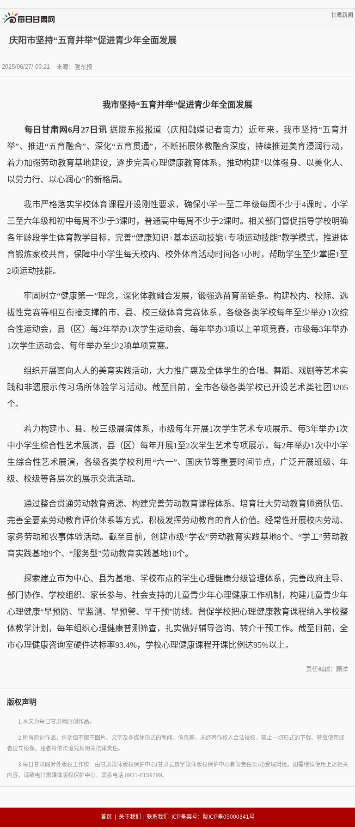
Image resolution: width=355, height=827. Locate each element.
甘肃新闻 (342, 15)
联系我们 (158, 817)
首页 (106, 817)
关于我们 (130, 817)
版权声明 (22, 702)
